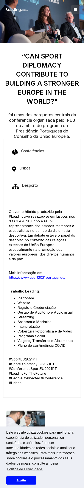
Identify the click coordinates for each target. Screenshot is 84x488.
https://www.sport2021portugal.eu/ (37, 277)
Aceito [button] (21, 480)
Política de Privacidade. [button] (25, 469)
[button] (75, 9)
